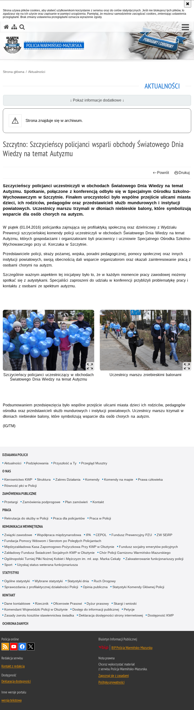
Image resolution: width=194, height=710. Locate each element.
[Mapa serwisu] (14, 27)
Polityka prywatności (111, 682)
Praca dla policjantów (69, 518)
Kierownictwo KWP (18, 479)
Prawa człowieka (150, 479)
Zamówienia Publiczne (19, 493)
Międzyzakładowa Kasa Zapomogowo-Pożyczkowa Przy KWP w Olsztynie (59, 547)
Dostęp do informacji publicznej (95, 609)
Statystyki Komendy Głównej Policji (138, 587)
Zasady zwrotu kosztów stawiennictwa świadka (39, 615)
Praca (6, 509)
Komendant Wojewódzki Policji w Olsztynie (36, 609)
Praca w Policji (100, 518)
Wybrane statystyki (49, 581)
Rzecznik (41, 603)
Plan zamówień (76, 502)
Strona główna (13, 72)
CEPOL (101, 535)
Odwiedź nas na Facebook (22, 646)
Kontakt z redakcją (13, 666)
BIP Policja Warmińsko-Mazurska (131, 647)
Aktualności (36, 72)
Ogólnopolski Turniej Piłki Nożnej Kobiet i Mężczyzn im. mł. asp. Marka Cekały (62, 559)
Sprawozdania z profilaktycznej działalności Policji (41, 587)
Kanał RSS (5, 646)
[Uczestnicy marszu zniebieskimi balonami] (145, 340)
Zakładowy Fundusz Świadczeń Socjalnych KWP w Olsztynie (49, 553)
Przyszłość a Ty (64, 463)
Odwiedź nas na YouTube (14, 646)
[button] (185, 27)
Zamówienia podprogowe (41, 502)
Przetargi (11, 502)
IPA (88, 535)
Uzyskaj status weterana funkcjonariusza (47, 565)
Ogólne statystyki (17, 581)
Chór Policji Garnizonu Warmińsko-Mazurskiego (135, 553)
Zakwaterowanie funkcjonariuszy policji (154, 559)
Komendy (92, 479)
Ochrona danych (15, 623)
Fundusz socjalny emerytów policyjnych (148, 547)
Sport (8, 565)
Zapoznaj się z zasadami (113, 675)
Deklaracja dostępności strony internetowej (111, 615)
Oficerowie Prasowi (67, 603)
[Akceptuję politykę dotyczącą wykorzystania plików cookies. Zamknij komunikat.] (187, 4)
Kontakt (98, 502)
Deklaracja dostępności (16, 681)
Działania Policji (15, 454)
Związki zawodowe (18, 535)
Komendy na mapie (118, 479)
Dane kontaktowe (17, 603)
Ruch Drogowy (105, 581)
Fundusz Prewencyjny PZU (131, 535)
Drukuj (184, 173)
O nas (6, 471)
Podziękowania (37, 463)
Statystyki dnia (78, 581)
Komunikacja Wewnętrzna (22, 526)
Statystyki (10, 572)
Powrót (163, 173)
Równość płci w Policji (20, 486)
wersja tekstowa (11, 700)
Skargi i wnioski (125, 603)
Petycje (129, 609)
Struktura (44, 479)
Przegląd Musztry (94, 463)
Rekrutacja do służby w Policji (26, 518)
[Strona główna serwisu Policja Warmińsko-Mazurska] (6, 27)
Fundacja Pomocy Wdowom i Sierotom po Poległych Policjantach (52, 541)
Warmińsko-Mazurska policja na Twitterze (31, 646)
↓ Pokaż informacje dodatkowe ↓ (97, 100)
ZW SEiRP (164, 535)
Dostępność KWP (161, 615)
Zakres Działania (67, 479)
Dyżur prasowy (98, 603)
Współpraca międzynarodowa (59, 535)
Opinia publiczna (95, 587)
